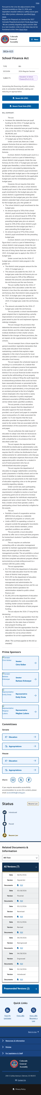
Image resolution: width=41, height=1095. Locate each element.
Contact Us (22, 1080)
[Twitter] (21, 779)
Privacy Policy (20, 1089)
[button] (20, 1040)
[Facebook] (28, 779)
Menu (36, 39)
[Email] (13, 779)
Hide (37, 3)
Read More (34, 22)
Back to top (32, 1032)
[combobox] (20, 857)
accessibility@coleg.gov (16, 793)
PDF (21, 885)
